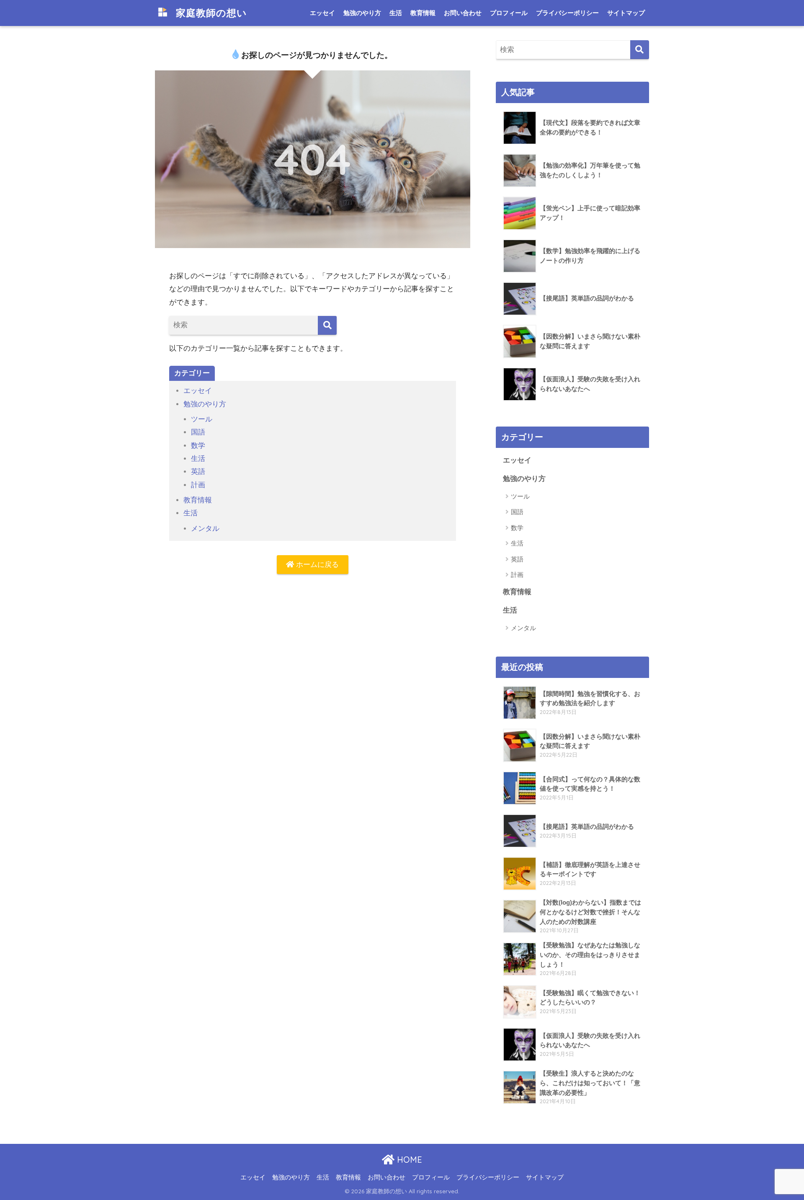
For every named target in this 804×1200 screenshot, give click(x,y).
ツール (201, 419)
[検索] (327, 325)
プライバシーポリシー (567, 12)
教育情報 (423, 12)
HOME (408, 1159)
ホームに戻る (316, 565)
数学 (198, 446)
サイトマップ (626, 12)
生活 (395, 12)
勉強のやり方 (362, 12)
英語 (198, 472)
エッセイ (322, 12)
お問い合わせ (463, 12)
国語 (198, 432)
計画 (198, 485)
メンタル (205, 529)
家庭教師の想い (210, 13)
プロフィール (509, 12)
